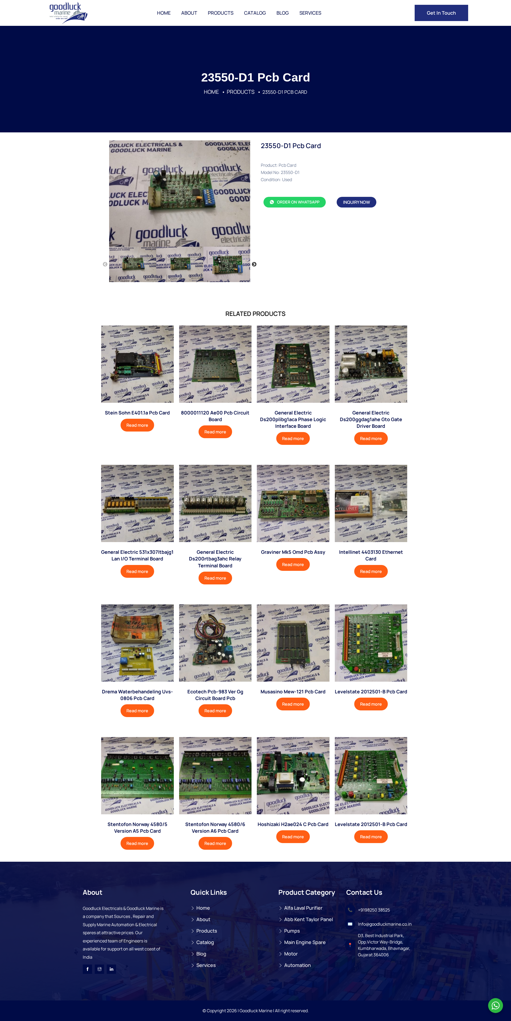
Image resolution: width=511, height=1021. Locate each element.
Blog (283, 13)
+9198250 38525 (374, 910)
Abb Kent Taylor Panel (308, 919)
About (189, 13)
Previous (105, 264)
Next (254, 264)
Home (164, 13)
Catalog (255, 13)
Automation (297, 965)
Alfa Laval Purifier (303, 908)
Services (310, 13)
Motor (291, 953)
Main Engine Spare (305, 942)
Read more (137, 425)
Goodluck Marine (256, 1011)
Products (220, 13)
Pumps (292, 931)
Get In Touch (441, 13)
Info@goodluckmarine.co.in (385, 924)
